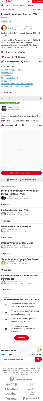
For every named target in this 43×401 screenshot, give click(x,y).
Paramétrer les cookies (32, 370)
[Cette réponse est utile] (16, 125)
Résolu (5, 18)
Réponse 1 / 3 (6, 98)
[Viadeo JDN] (32, 393)
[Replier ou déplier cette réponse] (41, 98)
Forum (8, 5)
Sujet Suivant (35, 10)
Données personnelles (18, 370)
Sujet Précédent (8, 10)
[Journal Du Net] (32, 384)
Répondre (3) (9, 57)
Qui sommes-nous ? (8, 368)
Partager (27, 62)
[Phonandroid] (32, 398)
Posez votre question (11, 62)
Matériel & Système (19, 5)
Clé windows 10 (7, 73)
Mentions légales (24, 372)
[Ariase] (11, 398)
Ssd (10, 22)
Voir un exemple (36, 354)
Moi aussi (21, 57)
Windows (31, 5)
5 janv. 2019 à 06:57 (13, 109)
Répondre (13, 180)
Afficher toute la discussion (20, 173)
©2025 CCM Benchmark (22, 374)
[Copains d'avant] (11, 393)
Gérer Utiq (7, 372)
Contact (38, 368)
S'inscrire (21, 338)
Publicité (32, 368)
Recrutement (7, 370)
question (39, 1)
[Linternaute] (11, 389)
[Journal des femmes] (11, 384)
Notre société (24, 368)
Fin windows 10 (7, 75)
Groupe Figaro (35, 372)
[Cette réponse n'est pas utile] (23, 125)
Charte (13, 372)
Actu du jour (7, 354)
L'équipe (17, 368)
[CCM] (8, 1)
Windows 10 (6, 81)
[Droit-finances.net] (32, 389)
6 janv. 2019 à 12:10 (26, 29)
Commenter (8, 126)
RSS (17, 372)
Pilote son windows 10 (9, 78)
